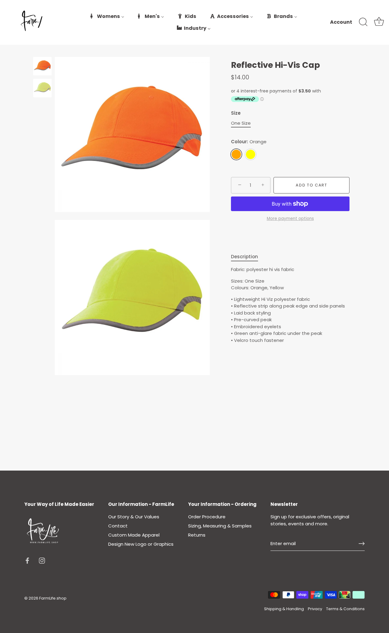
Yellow (250, 154)
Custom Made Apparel (134, 535)
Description (244, 256)
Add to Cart (311, 185)
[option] (42, 67)
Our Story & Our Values (133, 516)
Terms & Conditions (345, 608)
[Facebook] (27, 560)
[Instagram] (42, 560)
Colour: (249, 141)
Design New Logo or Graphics (141, 544)
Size (236, 113)
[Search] (363, 22)
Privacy (315, 608)
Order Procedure (206, 516)
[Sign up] (362, 544)
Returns (196, 535)
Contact (118, 526)
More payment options (290, 218)
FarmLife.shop (53, 598)
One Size (241, 123)
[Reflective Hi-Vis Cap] (42, 66)
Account (341, 22)
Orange (236, 154)
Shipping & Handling (284, 608)
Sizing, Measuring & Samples (220, 526)
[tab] (247, 256)
